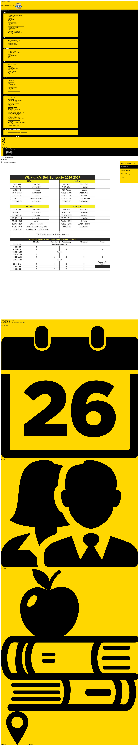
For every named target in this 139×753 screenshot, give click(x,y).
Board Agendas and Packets (14, 42)
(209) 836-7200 (21, 322)
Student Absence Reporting (14, 123)
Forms (9, 83)
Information (10, 121)
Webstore (10, 29)
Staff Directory (11, 28)
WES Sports (10, 72)
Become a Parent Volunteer (14, 101)
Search (4, 144)
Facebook (4, 139)
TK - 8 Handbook (12, 84)
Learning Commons (12, 55)
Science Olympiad (12, 71)
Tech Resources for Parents (14, 117)
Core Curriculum (12, 51)
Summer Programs (12, 33)
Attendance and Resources (14, 91)
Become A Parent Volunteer (14, 31)
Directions (30, 744)
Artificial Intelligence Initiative (15, 100)
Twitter (4, 143)
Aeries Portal (9, 151)
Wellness (10, 73)
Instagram (4, 141)
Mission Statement (12, 22)
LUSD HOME (9, 148)
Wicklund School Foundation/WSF (16, 112)
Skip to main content (5, 1)
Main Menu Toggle (5, 10)
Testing (9, 57)
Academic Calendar (10, 149)
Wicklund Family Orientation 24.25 (16, 118)
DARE (9, 66)
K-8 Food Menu (10, 153)
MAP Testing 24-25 (12, 107)
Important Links (11, 85)
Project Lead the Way (13, 68)
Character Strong (12, 64)
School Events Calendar (13, 27)
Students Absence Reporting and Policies (17, 132)
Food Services (11, 19)
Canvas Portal (9, 152)
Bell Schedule (11, 16)
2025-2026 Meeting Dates (14, 40)
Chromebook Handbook (13, 103)
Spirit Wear (10, 88)
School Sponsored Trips (13, 125)
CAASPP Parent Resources (14, 52)
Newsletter (10, 108)
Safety (9, 24)
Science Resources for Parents (15, 113)
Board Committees (12, 43)
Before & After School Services (15, 15)
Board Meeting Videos (13, 44)
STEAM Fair (11, 70)
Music (9, 56)
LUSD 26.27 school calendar (9, 162)
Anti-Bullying (11, 80)
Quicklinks (5, 147)
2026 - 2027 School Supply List (15, 32)
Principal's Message (12, 23)
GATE (9, 54)
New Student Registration (14, 109)
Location (10, 18)
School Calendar (11, 110)
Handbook (10, 20)
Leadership (10, 67)
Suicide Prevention (12, 89)
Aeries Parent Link (12, 98)
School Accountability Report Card (16, 26)
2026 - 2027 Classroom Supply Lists (16, 122)
